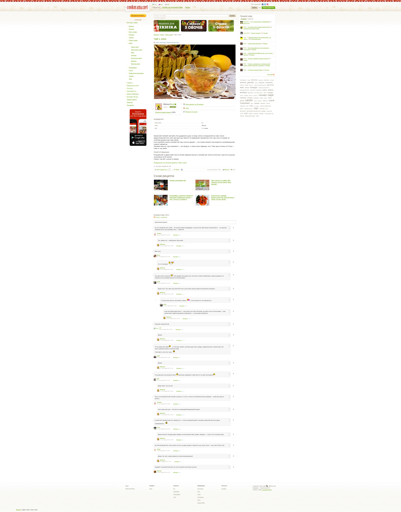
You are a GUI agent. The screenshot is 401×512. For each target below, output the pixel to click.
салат (249, 100)
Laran (158, 427)
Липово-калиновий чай (177, 180)
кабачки (242, 85)
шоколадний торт (269, 113)
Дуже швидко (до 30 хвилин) (194, 104)
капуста (251, 85)
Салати (131, 37)
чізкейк (250, 113)
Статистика (200, 497)
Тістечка (267, 70)
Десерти (131, 35)
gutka (158, 281)
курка (265, 90)
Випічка (131, 26)
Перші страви (133, 40)
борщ (248, 80)
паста (250, 95)
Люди (187, 7)
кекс (242, 87)
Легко (187, 108)
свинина (265, 101)
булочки (254, 80)
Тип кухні (130, 88)
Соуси (131, 70)
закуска (261, 82)
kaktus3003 (246, 33)
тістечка (262, 108)
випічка (243, 82)
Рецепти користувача (163, 112)
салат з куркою (258, 100)
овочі (264, 92)
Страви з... (130, 82)
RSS (273, 74)
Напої (131, 43)
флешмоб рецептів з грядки (256, 111)
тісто (267, 108)
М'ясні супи (246, 23)
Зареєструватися (268, 7)
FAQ (198, 491)
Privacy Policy (201, 502)
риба (270, 98)
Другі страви (133, 32)
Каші (130, 79)
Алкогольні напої (136, 58)
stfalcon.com (272, 486)
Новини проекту (132, 99)
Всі (174, 488)
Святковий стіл (131, 91)
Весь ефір (270, 74)
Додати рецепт (138, 15)
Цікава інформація (133, 94)
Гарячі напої (135, 47)
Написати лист (175, 104)
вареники (260, 80)
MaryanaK (246, 21)
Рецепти (156, 7)
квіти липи (158, 122)
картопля (270, 85)
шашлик (255, 113)
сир (252, 103)
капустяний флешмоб (260, 85)
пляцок (249, 98)
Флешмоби (130, 105)
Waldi (244, 27)
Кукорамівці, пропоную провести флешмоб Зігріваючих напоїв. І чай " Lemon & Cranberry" (181, 197)
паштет (255, 95)
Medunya (226, 169)
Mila (158, 378)
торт (255, 108)
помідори (256, 98)
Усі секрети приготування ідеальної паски (259, 27)
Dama (158, 255)
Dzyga (158, 449)
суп (251, 106)
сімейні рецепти (248, 108)
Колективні (176, 491)
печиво (263, 95)
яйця (257, 116)
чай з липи (158, 166)
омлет (241, 95)
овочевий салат (258, 92)
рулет (242, 101)
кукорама (259, 90)
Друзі (198, 500)
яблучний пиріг (250, 116)
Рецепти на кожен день (173, 42)
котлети (252, 90)
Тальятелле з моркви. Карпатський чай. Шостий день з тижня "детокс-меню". (222, 197)
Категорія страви (132, 22)
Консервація (133, 67)
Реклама (224, 488)
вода (156, 125)
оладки (270, 92)
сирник (256, 103)
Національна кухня (133, 85)
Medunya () (168, 104)
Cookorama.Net (266, 490)
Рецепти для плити (191, 112)
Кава (132, 52)
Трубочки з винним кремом (255, 70)
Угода (198, 494)
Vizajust (159, 233)
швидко (261, 113)
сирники (262, 103)
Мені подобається (162, 169)
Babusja (159, 470)
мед (156, 128)
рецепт (265, 98)
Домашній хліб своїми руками (251, 28)
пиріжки (243, 98)
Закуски (131, 29)
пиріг (271, 95)
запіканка (269, 82)
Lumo (244, 37)
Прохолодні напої (136, 50)
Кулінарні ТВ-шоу (132, 97)
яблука (242, 116)
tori (160, 328)
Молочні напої (135, 64)
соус (247, 106)
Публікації (243, 19)
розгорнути (164, 217)
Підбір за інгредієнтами (172, 7)
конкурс (254, 87)
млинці (243, 92)
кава (246, 85)
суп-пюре (256, 106)
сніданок (242, 106)
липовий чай (165, 166)
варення (266, 80)
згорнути (157, 217)
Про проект (200, 488)
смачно (268, 103)
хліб (245, 113)
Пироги (254, 49)
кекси (247, 87)
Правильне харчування (136, 73)
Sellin (158, 356)
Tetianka (159, 402)
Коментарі (250, 19)
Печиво (266, 33)
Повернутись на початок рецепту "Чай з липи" (170, 162)
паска (246, 95)
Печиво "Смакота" (256, 33)
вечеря (272, 80)
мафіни (270, 90)
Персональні (176, 494)
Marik (244, 43)
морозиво (250, 92)
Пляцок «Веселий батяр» (254, 43)
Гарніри (131, 76)
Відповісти (175, 234)
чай (170, 166)
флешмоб (243, 111)
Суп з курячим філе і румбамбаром (259, 21)
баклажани (243, 80)
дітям (256, 82)
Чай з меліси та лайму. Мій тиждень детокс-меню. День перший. (221, 182)
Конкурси (130, 102)
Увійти (254, 7)
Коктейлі (133, 55)
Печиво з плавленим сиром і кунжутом (258, 58)
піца (261, 98)
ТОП (174, 497)
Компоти (133, 61)
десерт (250, 82)
